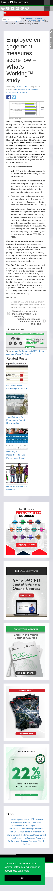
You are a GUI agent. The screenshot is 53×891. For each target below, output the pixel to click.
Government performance (32, 828)
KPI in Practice (24, 831)
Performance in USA (28, 351)
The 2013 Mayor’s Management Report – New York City (16, 420)
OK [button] (22, 878)
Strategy (12, 831)
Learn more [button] (23, 871)
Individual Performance (16, 92)
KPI (32, 819)
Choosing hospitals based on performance (16, 386)
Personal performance (20, 819)
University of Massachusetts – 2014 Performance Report (16, 455)
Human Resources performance (22, 838)
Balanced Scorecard (29, 841)
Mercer (15, 351)
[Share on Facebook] (8, 97)
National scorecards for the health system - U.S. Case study (24, 314)
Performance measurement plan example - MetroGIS (29, 321)
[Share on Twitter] (14, 97)
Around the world (22, 89)
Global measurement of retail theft (16, 488)
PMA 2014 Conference (32, 822)
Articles (34, 89)
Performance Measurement (33, 834)
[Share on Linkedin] (19, 97)
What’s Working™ (23, 354)
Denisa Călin (21, 86)
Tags (10, 814)
